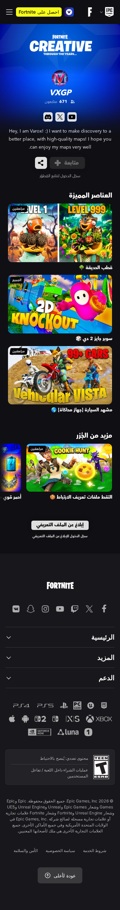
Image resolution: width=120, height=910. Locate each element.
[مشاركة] (41, 163)
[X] (60, 117)
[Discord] (48, 117)
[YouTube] (72, 117)
